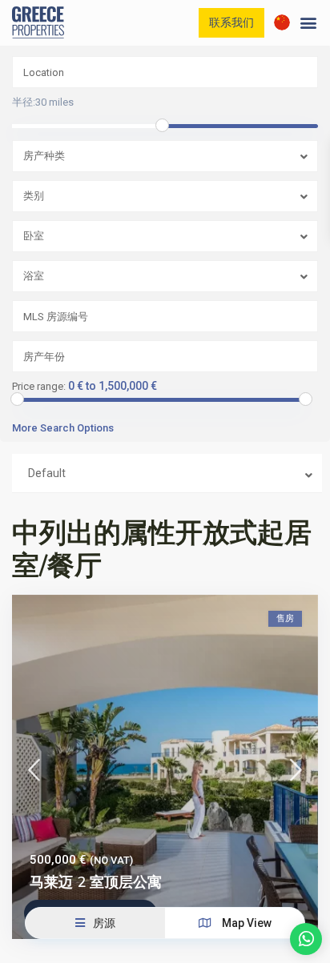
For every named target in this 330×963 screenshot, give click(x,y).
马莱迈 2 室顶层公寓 (96, 882)
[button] (309, 23)
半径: (43, 102)
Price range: (39, 386)
